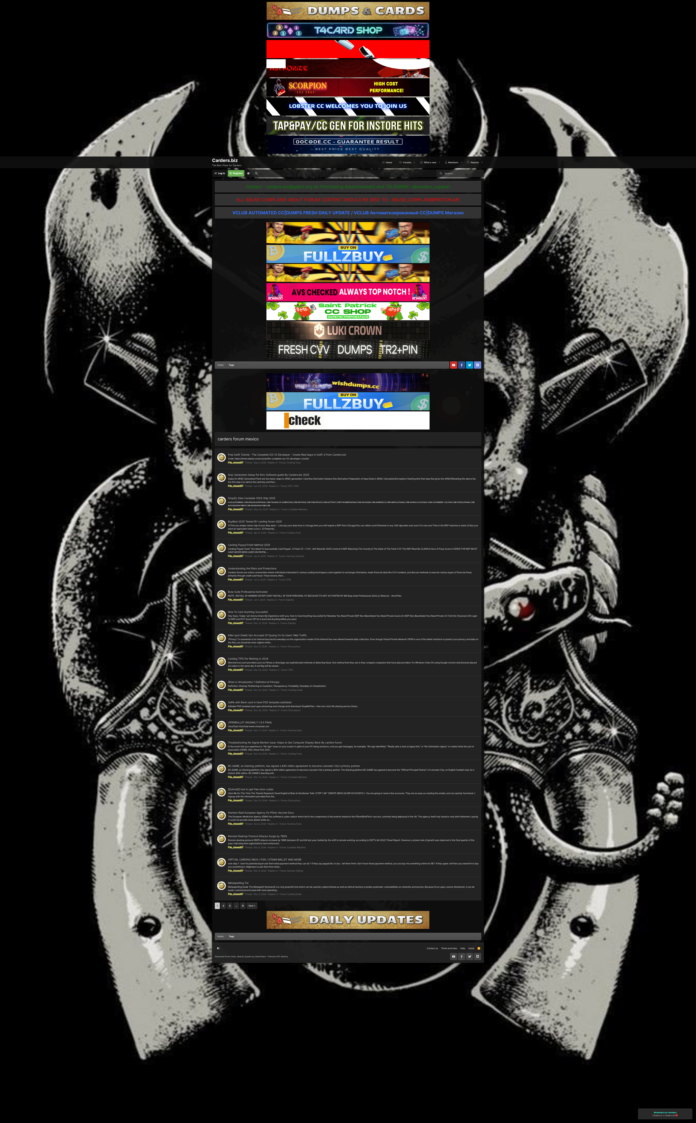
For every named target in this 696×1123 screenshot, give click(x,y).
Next (251, 905)
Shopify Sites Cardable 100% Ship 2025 (251, 498)
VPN (288, 579)
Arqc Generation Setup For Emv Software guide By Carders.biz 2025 (268, 474)
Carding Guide (295, 690)
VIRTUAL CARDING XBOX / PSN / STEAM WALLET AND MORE (264, 859)
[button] (414, 162)
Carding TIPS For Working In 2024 (248, 658)
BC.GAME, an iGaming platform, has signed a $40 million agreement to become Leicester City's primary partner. (294, 765)
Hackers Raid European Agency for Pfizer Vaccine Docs (261, 812)
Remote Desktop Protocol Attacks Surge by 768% (257, 836)
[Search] (256, 173)
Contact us (432, 948)
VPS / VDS (293, 486)
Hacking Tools (294, 823)
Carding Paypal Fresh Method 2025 (249, 544)
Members (453, 162)
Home (389, 162)
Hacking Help (295, 730)
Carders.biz (669, 1115)
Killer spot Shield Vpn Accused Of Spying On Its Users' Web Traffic (267, 635)
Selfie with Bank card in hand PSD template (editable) (260, 702)
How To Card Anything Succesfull (248, 611)
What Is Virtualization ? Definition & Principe (253, 682)
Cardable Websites (298, 509)
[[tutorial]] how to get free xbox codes (250, 789)
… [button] (236, 905)
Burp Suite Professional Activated (248, 591)
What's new (430, 162)
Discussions (294, 646)
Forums (407, 162)
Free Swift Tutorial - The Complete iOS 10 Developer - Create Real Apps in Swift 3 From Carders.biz (287, 454)
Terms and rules (449, 948)
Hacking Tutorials (295, 556)
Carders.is (657, 1115)
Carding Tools (294, 462)
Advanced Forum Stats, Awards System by (251, 956)
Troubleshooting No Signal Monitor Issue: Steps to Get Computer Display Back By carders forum (285, 742)
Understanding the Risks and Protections (252, 568)
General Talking (295, 870)
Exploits (290, 599)
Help (462, 948)
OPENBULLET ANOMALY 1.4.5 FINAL (250, 722)
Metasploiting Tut (238, 882)
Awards (475, 162)
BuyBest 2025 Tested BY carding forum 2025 (255, 521)
